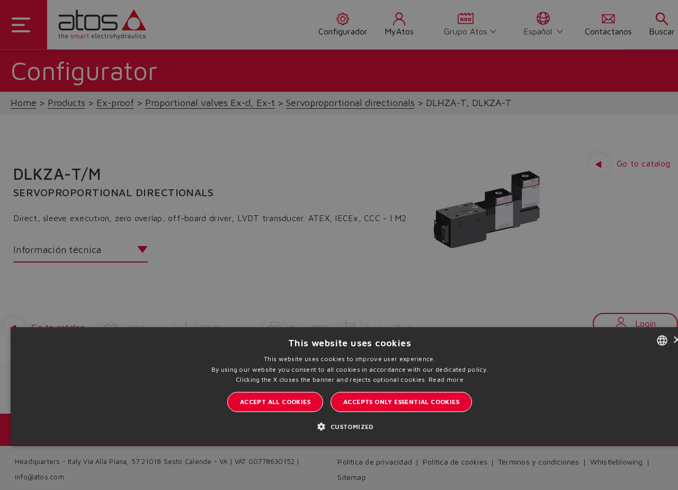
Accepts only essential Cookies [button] (401, 402)
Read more (446, 379)
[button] (349, 426)
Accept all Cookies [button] (275, 402)
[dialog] (339, 245)
